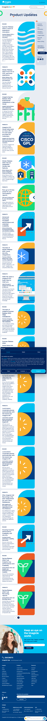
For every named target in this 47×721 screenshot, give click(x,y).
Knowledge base (34, 671)
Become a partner (5, 676)
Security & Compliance (40, 32)
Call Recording (19, 683)
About (3, 668)
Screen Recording (20, 685)
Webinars (33, 683)
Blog (32, 685)
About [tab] (39, 352)
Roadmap (33, 673)
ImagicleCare (33, 676)
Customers (4, 671)
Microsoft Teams (40, 38)
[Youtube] (41, 59)
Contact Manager (20, 681)
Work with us (4, 675)
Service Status (34, 681)
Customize (23, 371)
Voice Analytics (19, 687)
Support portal (34, 680)
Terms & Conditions (5, 683)
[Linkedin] (43, 59)
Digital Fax (19, 688)
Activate (33, 669)
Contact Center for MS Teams (22, 669)
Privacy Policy (4, 680)
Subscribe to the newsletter (41, 46)
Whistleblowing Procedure (7, 685)
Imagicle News (41, 35)
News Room (4, 673)
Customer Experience (40, 24)
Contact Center (19, 668)
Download (33, 668)
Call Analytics (19, 675)
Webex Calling (41, 41)
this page (13, 361)
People (3, 669)
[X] (38, 61)
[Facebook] (38, 59)
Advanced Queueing (20, 678)
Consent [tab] (8, 352)
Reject (8, 371)
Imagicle (5, 358)
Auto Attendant (19, 680)
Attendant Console (20, 676)
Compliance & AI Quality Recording (23, 673)
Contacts (3, 678)
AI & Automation (40, 28)
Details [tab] (23, 352)
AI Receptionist (19, 671)
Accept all (38, 371)
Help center (33, 678)
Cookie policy (4, 681)
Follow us (40, 57)
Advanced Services (34, 675)
